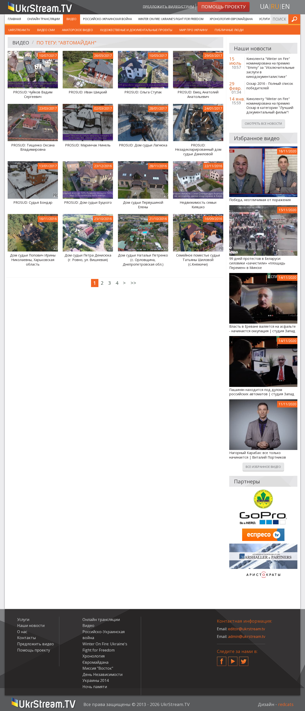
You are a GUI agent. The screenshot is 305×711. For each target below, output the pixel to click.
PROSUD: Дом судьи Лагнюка (143, 145)
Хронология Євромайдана (231, 19)
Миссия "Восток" (97, 668)
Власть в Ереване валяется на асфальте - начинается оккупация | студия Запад (262, 328)
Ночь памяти (94, 686)
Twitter (244, 659)
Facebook (221, 659)
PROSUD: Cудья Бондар (32, 202)
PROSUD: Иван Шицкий (88, 92)
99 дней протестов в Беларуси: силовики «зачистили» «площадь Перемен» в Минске (257, 263)
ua (264, 6)
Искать (295, 19)
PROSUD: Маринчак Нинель (88, 145)
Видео (71, 19)
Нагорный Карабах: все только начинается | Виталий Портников (257, 455)
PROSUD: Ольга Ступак (143, 92)
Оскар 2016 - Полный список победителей (269, 85)
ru (275, 6)
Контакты (26, 637)
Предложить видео (35, 644)
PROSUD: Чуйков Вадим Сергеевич (32, 94)
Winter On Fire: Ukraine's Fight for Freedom (170, 19)
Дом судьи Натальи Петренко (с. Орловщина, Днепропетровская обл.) (143, 259)
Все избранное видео (263, 467)
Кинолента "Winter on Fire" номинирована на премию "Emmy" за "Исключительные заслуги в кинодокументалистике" (270, 68)
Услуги (264, 19)
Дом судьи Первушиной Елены (143, 204)
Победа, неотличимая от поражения (260, 200)
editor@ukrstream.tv (246, 628)
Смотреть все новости (263, 123)
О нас (22, 631)
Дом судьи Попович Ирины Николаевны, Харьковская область (33, 259)
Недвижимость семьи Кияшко (198, 204)
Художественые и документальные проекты (136, 30)
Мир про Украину (193, 30)
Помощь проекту (33, 650)
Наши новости (31, 625)
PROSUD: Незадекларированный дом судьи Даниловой (198, 149)
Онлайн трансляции (43, 19)
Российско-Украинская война (107, 19)
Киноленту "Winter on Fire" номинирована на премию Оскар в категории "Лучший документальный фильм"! (269, 105)
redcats (286, 704)
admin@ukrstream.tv (246, 636)
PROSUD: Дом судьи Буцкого (88, 202)
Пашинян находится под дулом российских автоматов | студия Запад (261, 392)
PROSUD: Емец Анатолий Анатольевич (198, 94)
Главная (14, 19)
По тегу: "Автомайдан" (66, 42)
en (285, 6)
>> (133, 283)
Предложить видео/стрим (168, 6)
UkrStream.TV (19, 30)
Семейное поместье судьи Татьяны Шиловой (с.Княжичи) (198, 259)
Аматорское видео (77, 30)
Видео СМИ (46, 30)
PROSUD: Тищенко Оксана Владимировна (33, 147)
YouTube (233, 659)
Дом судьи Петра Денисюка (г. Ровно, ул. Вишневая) (88, 257)
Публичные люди (229, 30)
